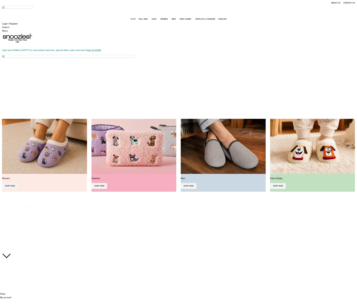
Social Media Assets (11, 263)
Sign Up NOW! (93, 50)
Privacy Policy (8, 267)
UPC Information (9, 277)
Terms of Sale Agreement (13, 272)
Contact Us (7, 282)
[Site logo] (17, 11)
